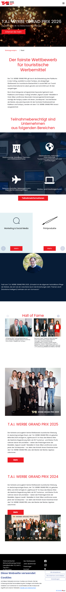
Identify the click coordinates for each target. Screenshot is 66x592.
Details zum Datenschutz (28, 588)
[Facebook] (45, 561)
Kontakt (26, 569)
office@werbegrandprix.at (53, 571)
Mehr (15, 460)
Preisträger (27, 566)
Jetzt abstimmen (30, 564)
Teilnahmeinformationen (33, 198)
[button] (62, 248)
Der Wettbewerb (29, 561)
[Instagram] (45, 566)
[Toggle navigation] (63, 3)
